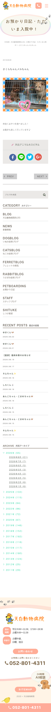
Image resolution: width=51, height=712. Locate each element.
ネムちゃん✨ (9, 374)
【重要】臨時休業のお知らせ (17, 355)
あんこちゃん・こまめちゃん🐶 (18, 396)
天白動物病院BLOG (18, 42)
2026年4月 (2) (17, 474)
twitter (29, 156)
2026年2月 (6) (17, 482)
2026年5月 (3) (17, 470)
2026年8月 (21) (18, 457)
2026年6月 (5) (17, 466)
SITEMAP (25, 689)
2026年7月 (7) (17, 461)
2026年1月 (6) (17, 486)
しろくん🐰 (8, 385)
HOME (7, 42)
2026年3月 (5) (17, 478)
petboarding (13, 54)
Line (21, 156)
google (38, 156)
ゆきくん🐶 (8, 332)
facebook (12, 157)
